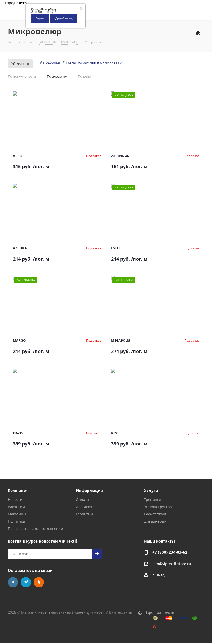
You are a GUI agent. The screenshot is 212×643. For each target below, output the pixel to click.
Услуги (151, 490)
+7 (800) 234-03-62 (169, 552)
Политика (16, 521)
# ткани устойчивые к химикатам (92, 62)
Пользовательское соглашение (35, 528)
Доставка (84, 506)
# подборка (50, 62)
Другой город (63, 18)
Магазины (17, 514)
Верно (40, 18)
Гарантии (84, 514)
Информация (89, 490)
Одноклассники (39, 582)
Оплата (82, 499)
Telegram (26, 582)
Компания (18, 490)
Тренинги (152, 499)
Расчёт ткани (156, 514)
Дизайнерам (155, 521)
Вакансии (16, 506)
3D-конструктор (158, 506)
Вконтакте (13, 582)
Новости (15, 499)
